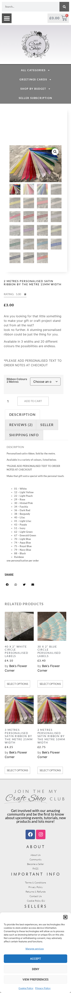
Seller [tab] (47, 425)
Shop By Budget (33, 88)
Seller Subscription (35, 98)
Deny (35, 969)
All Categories (33, 70)
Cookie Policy (26, 988)
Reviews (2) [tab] (21, 425)
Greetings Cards (33, 79)
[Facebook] (30, 834)
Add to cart (33, 401)
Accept (35, 958)
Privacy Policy (43, 988)
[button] (65, 917)
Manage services (35, 948)
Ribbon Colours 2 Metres (17, 380)
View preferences (35, 979)
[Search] (64, 7)
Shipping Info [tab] (24, 435)
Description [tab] (22, 414)
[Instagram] (40, 834)
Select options (17, 683)
